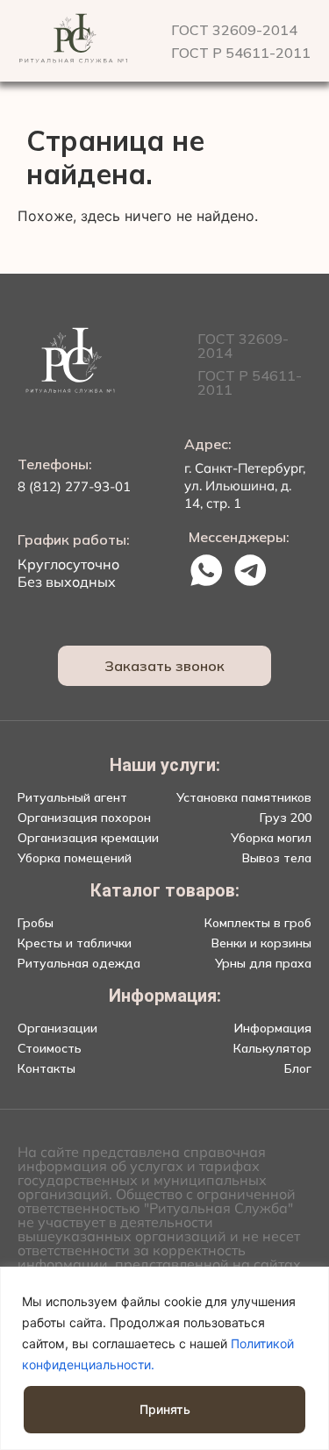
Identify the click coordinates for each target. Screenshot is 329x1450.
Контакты (46, 1068)
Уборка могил (271, 838)
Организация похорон (84, 817)
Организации (57, 1028)
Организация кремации (88, 838)
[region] (164, 1358)
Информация (272, 1028)
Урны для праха (263, 963)
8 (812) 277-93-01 (74, 486)
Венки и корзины (261, 943)
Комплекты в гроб (257, 923)
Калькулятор (272, 1048)
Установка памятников (243, 797)
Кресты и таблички (75, 943)
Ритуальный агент (72, 797)
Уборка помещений (75, 858)
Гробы (36, 923)
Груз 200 (285, 817)
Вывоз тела (276, 858)
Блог (297, 1068)
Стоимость (50, 1048)
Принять (164, 1409)
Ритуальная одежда (79, 963)
